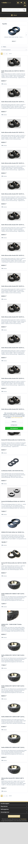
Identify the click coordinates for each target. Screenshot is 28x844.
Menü (15, 15)
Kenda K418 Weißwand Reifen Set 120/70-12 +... (13, 502)
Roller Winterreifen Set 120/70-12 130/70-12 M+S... (12, 71)
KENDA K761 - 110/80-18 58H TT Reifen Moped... (11, 625)
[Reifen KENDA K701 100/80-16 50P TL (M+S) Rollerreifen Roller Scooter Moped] (14, 739)
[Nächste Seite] (4, 54)
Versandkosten (24, 819)
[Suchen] (24, 10)
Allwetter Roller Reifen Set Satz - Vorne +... (14, 37)
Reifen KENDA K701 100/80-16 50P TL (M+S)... (13, 747)
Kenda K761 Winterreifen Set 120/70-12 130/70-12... (13, 563)
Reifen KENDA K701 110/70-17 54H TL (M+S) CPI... (12, 656)
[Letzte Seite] (6, 54)
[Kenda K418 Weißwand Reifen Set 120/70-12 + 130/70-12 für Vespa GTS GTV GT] (14, 493)
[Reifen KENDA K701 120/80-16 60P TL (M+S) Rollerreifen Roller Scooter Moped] (14, 708)
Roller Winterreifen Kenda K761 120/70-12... (13, 101)
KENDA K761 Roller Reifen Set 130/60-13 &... (13, 532)
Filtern (4, 46)
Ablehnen (14, 421)
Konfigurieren (14, 425)
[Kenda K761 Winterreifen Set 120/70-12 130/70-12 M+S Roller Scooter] (14, 554)
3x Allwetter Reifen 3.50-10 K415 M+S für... (12, 470)
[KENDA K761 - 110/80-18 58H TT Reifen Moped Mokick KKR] (14, 616)
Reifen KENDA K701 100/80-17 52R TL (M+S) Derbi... (12, 594)
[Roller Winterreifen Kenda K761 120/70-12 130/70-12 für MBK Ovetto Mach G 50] (14, 154)
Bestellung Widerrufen (14, 816)
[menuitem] (18, 2)
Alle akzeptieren (14, 428)
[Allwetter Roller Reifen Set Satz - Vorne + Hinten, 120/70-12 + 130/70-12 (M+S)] (14, 31)
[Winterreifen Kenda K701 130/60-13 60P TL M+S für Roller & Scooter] (14, 769)
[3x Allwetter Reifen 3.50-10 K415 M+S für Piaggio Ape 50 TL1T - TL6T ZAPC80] (14, 462)
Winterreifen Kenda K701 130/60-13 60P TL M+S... (12, 779)
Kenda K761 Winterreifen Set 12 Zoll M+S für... (13, 440)
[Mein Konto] (24, 2)
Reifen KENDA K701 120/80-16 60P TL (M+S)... (13, 716)
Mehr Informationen (16, 417)
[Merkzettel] (21, 2)
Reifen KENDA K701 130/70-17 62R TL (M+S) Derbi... (12, 686)
